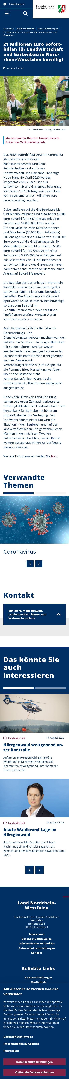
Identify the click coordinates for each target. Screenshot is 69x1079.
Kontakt (36, 952)
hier (54, 456)
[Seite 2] (50, 493)
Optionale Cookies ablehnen (34, 1072)
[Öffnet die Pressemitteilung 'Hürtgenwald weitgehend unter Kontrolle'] (34, 713)
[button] (16, 4)
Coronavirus (19, 551)
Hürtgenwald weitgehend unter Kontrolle (33, 747)
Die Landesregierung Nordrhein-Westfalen (51, 9)
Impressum (11, 1051)
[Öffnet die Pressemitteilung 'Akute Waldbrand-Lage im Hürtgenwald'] (34, 798)
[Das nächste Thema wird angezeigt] (38, 563)
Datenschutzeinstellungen (34, 1062)
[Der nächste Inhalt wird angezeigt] (39, 870)
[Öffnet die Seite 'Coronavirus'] (34, 520)
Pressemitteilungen (48, 28)
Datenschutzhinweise (18, 1037)
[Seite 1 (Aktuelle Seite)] (18, 493)
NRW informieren (26, 28)
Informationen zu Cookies (21, 1044)
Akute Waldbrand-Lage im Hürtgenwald (30, 832)
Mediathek (38, 982)
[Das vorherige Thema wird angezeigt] (30, 563)
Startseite (8, 28)
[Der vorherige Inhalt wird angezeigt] (29, 870)
